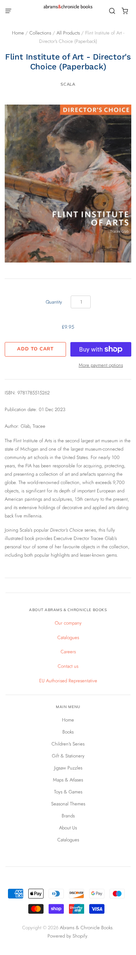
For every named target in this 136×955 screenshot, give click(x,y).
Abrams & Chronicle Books (86, 927)
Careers (68, 651)
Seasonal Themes (68, 803)
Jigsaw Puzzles (68, 767)
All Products (68, 32)
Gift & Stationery (68, 755)
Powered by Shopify (67, 935)
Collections (40, 32)
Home (18, 32)
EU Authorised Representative (68, 680)
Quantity (54, 301)
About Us (68, 827)
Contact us (68, 666)
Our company (68, 622)
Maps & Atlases (68, 779)
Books (68, 731)
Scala (68, 84)
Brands (68, 815)
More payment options (101, 365)
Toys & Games (68, 791)
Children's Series (68, 743)
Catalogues (68, 637)
